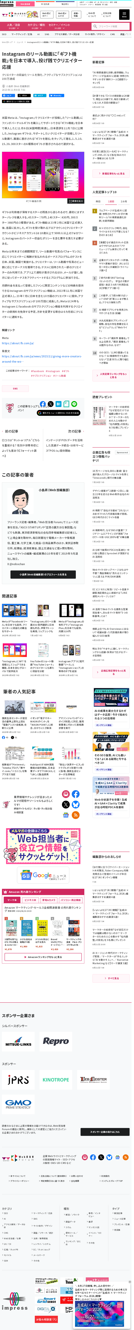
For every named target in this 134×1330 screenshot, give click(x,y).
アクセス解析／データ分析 (67, 34)
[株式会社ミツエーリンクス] (18, 1041)
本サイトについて (17, 1176)
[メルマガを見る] (85, 1157)
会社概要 (75, 1180)
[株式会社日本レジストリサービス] (18, 1080)
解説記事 (118, 1213)
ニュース (20, 42)
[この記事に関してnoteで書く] (66, 404)
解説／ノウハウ (72, 1214)
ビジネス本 (30, 900)
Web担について (92, 14)
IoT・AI (96, 2)
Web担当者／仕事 (12, 1238)
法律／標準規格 (41, 1238)
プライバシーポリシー (19, 1180)
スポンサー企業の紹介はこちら (105, 1131)
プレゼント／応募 (122, 1224)
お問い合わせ (77, 1176)
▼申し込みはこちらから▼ (88, 1299)
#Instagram (53, 371)
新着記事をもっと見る (113, 173)
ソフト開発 (89, 2)
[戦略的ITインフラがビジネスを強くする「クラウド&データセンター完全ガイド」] (46, 1282)
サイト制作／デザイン (95, 34)
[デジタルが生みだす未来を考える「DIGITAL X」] (46, 1311)
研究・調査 (113, 2)
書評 (91, 1221)
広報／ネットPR (11, 1249)
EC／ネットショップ (42, 1249)
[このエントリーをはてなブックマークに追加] (58, 404)
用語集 (117, 1229)
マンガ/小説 (94, 1227)
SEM (6, 1260)
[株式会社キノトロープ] (56, 1080)
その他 (36, 1260)
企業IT (82, 2)
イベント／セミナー (95, 1234)
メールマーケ (39, 1255)
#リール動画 (59, 375)
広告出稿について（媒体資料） (54, 1176)
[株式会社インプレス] (14, 1301)
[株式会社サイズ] (93, 1080)
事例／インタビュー (94, 1214)
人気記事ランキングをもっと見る (113, 375)
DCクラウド (104, 2)
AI (38, 34)
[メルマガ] (66, 794)
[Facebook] (76, 794)
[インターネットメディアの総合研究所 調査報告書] (46, 1291)
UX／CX (7, 1244)
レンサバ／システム (42, 1244)
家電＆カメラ (48, 900)
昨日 (98, 201)
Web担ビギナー (46, 14)
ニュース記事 (120, 1218)
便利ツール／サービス (72, 1234)
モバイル (7, 1255)
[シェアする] (43, 404)
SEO (4, 34)
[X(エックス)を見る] (101, 1157)
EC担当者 (45, 4)
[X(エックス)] (66, 805)
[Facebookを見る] (93, 1157)
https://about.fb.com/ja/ (18, 343)
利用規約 (105, 1176)
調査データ (70, 1221)
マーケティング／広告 (22, 34)
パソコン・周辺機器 (71, 900)
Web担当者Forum (13, 14)
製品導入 (65, 4)
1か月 (124, 201)
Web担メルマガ (62, 14)
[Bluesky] (109, 1157)
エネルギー (83, 4)
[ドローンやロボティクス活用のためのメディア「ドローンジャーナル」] (71, 1311)
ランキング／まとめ (73, 1243)
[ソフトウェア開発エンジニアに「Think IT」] (71, 1282)
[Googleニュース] (66, 815)
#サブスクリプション (41, 375)
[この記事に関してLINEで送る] (74, 404)
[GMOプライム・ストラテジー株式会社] (18, 1104)
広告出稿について (107, 14)
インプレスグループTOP (112, 1180)
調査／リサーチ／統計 (43, 1232)
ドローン (91, 4)
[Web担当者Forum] (18, 1159)
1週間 (111, 201)
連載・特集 (76, 14)
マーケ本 (12, 900)
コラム (68, 1227)
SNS (47, 34)
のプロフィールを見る (43, 574)
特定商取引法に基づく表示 (53, 1180)
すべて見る (113, 978)
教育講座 (98, 4)
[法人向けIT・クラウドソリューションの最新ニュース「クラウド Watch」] (71, 1291)
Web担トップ (7, 42)
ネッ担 (36, 808)
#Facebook (37, 371)
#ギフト (66, 371)
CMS (112, 34)
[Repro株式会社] (56, 1041)
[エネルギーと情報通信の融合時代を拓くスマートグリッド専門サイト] (46, 1301)
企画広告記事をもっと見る (113, 672)
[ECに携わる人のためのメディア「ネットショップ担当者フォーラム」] (71, 1301)
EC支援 (104, 4)
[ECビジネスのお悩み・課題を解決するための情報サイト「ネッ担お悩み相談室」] (46, 1320)
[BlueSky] (76, 805)
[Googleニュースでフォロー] (117, 1157)
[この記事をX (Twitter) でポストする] (51, 404)
